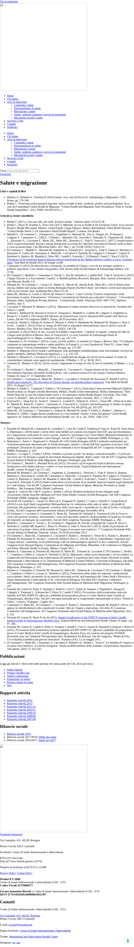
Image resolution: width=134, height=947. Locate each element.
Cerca (3, 170)
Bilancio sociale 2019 (19, 733)
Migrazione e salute (24, 111)
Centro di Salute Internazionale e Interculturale (45, 930)
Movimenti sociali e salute (28, 117)
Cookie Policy (24, 873)
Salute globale (15, 669)
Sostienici (12, 127)
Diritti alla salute (47, 737)
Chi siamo (12, 98)
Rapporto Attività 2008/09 (21, 716)
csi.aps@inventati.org (20, 924)
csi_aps (16, 942)
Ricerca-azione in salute (20, 682)
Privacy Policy (8, 873)
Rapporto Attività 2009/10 (21, 712)
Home (10, 95)
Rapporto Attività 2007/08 (21, 719)
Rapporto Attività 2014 (19, 700)
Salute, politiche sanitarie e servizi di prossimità (40, 114)
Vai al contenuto (9, 1)
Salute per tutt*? (47, 740)
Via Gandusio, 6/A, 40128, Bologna (20, 915)
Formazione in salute (18, 679)
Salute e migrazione (18, 676)
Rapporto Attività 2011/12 (21, 706)
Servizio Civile (15, 120)
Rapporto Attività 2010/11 (21, 709)
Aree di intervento (17, 102)
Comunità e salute (24, 105)
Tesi (9, 685)
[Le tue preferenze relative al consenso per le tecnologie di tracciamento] (128, 941)
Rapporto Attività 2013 (19, 703)
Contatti (11, 124)
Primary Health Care (18, 672)
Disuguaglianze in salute (27, 108)
